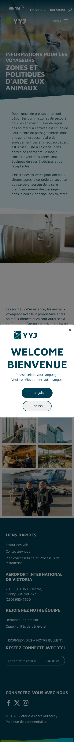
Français (37, 393)
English (37, 406)
